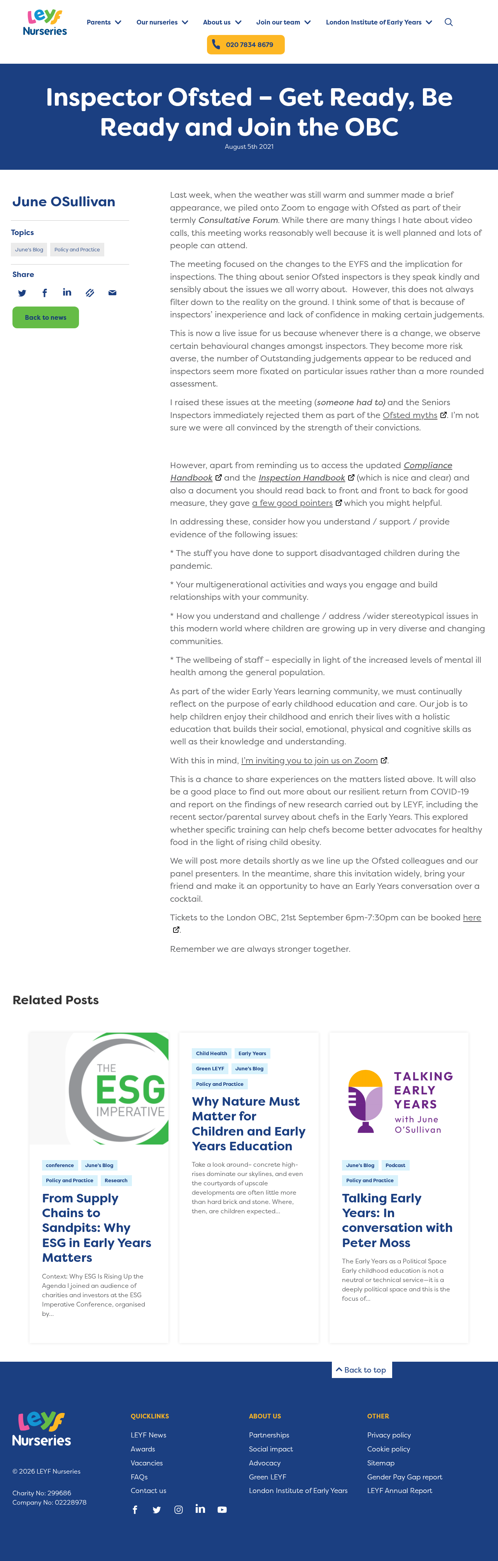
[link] (90, 293)
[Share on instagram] (178, 1510)
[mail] (112, 293)
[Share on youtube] (222, 1510)
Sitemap (381, 1463)
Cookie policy (388, 1449)
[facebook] (44, 293)
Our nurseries (157, 22)
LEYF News (149, 1435)
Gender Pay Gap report (404, 1477)
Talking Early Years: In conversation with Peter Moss (397, 1220)
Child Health (211, 1053)
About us (217, 22)
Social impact (271, 1449)
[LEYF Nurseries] (51, 22)
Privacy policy (389, 1435)
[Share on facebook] (135, 1510)
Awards (143, 1449)
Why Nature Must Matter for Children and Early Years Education (248, 1123)
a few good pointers (292, 503)
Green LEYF (210, 1068)
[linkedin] (67, 293)
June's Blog (29, 249)
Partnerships (269, 1435)
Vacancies (147, 1463)
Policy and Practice (77, 249)
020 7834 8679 (249, 44)
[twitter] (22, 293)
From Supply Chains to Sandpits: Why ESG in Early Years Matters (96, 1228)
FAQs (139, 1477)
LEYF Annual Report (399, 1490)
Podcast (395, 1165)
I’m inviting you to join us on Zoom (309, 760)
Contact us (149, 1490)
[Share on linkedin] (200, 1510)
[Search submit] (448, 22)
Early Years (252, 1053)
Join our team (278, 22)
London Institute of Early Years (374, 22)
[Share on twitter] (157, 1510)
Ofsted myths (410, 415)
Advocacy (265, 1463)
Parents (99, 22)
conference (60, 1165)
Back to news (46, 317)
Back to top (365, 1370)
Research (116, 1180)
